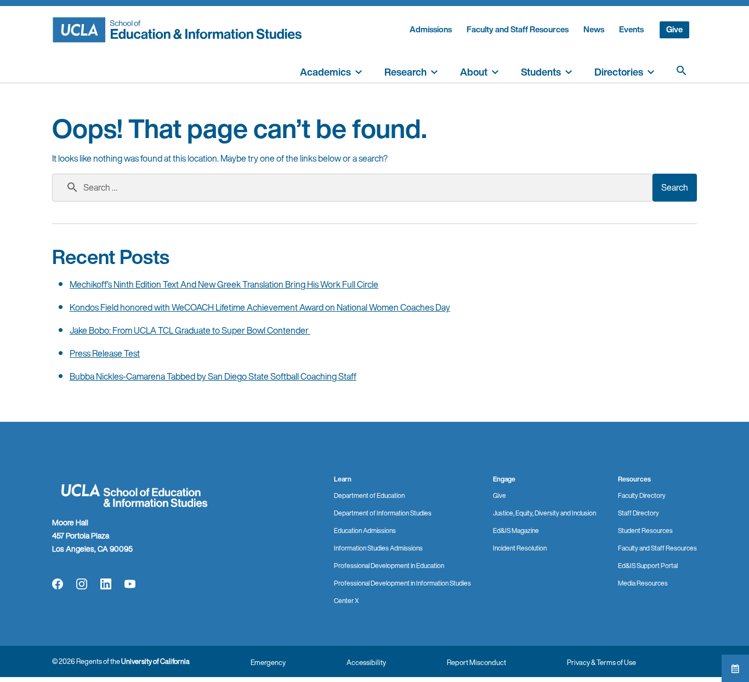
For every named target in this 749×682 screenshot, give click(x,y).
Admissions (431, 29)
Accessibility (366, 662)
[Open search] (681, 71)
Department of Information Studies (383, 513)
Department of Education (369, 495)
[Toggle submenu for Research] (434, 70)
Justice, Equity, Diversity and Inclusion (544, 513)
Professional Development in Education (389, 565)
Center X (346, 600)
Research (405, 72)
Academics (325, 72)
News (593, 29)
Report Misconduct (476, 662)
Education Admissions (365, 530)
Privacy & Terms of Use (601, 662)
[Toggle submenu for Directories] (651, 70)
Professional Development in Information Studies (402, 583)
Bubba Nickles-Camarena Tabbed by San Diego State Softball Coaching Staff (213, 376)
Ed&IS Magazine (516, 530)
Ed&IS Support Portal (648, 565)
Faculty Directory (642, 495)
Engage (504, 479)
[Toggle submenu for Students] (568, 70)
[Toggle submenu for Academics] (358, 70)
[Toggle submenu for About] (495, 70)
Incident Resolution (520, 548)
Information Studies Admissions (378, 548)
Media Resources (643, 583)
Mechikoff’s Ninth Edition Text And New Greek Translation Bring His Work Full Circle (224, 284)
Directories (618, 72)
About (473, 72)
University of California (155, 661)
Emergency (268, 662)
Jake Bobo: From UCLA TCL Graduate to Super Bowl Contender (190, 330)
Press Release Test (105, 353)
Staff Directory (638, 513)
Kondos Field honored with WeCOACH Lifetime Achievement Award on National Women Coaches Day (260, 307)
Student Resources (645, 530)
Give (674, 29)
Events (631, 29)
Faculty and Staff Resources (518, 29)
